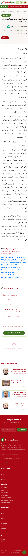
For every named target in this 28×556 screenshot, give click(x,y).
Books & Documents (7, 500)
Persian (3, 528)
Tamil (2, 521)
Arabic (3, 516)
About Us (3, 474)
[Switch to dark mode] (21, 2)
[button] (13, 309)
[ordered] (11, 311)
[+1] (7, 311)
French (3, 531)
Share (6, 38)
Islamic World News (6, 497)
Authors (3, 477)
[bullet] (13, 311)
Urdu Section (10, 11)
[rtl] (16, 309)
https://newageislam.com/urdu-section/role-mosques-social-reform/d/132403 (13, 251)
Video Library (5, 490)
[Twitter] (6, 462)
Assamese (4, 523)
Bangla (3, 518)
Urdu (2, 511)
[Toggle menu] (25, 2)
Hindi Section (5, 495)
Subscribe (22, 429)
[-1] (5, 311)
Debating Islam (5, 502)
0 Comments (23, 33)
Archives (3, 479)
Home (3, 11)
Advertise (4, 541)
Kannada (3, 526)
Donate (3, 539)
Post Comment (15, 332)
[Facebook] (2, 462)
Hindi (2, 513)
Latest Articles (5, 487)
